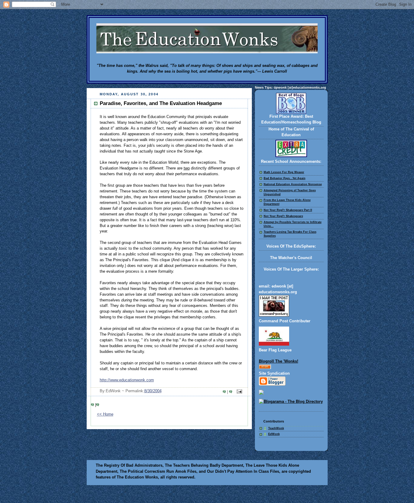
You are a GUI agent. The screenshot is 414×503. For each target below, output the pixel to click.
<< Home (105, 414)
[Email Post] (238, 392)
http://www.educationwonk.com (127, 380)
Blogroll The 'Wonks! (278, 361)
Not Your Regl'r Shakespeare (283, 216)
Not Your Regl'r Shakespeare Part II (288, 210)
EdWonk (274, 434)
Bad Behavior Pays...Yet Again (284, 178)
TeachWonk (276, 428)
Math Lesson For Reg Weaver (284, 172)
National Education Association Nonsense (293, 184)
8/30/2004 (153, 391)
